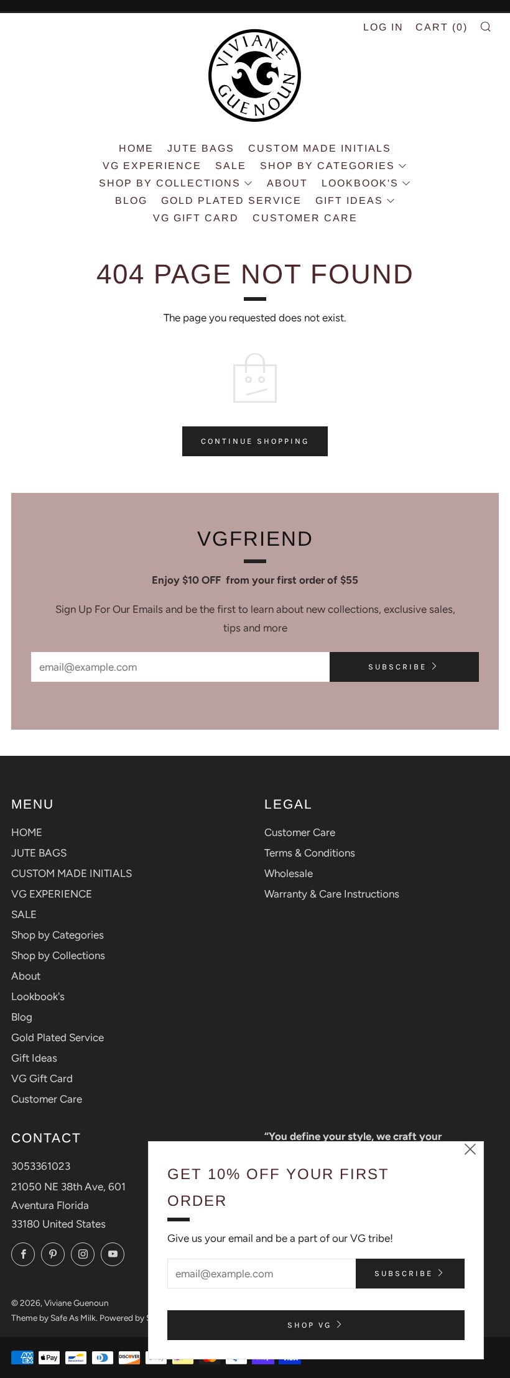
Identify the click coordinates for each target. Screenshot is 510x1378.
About (287, 183)
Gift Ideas (349, 200)
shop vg (309, 1325)
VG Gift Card (196, 218)
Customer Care (305, 218)
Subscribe (397, 666)
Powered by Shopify (137, 1318)
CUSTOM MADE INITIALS (319, 148)
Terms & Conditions (309, 853)
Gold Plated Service (231, 200)
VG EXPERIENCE (152, 165)
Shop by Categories (327, 165)
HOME (136, 148)
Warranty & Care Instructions (331, 894)
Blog (131, 200)
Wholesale (288, 873)
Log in (383, 27)
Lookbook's (360, 183)
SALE (230, 165)
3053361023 (40, 1166)
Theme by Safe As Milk (53, 1318)
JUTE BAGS (200, 148)
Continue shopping (255, 441)
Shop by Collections (170, 183)
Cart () (441, 27)
